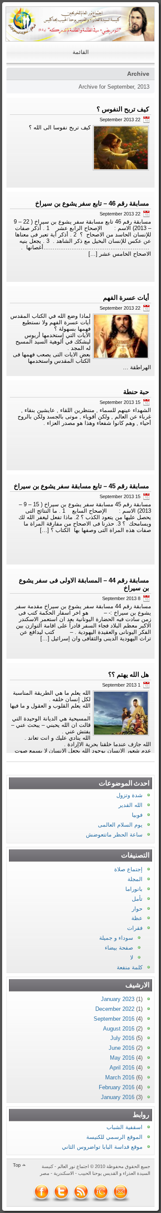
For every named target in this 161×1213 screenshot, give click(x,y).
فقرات (135, 928)
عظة (137, 918)
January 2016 (117, 1097)
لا (131, 957)
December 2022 (114, 1009)
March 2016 (119, 1077)
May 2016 (122, 1058)
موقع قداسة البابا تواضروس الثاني (102, 1147)
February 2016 (116, 1087)
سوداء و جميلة (116, 938)
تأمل (137, 899)
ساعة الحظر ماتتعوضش (114, 834)
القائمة (81, 52)
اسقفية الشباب (124, 1127)
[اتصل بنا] (120, 1191)
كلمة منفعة (130, 967)
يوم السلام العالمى (120, 825)
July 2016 (122, 1038)
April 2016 (121, 1067)
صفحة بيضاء (119, 947)
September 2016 (114, 1019)
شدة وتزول (129, 795)
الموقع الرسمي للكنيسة (114, 1137)
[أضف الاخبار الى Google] (101, 1191)
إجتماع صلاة (128, 869)
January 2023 (117, 999)
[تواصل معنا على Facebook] (41, 1191)
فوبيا (137, 815)
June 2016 (121, 1048)
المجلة (135, 879)
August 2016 (118, 1028)
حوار (137, 908)
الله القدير (130, 805)
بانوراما (134, 889)
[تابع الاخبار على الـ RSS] (81, 1191)
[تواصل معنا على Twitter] (61, 1191)
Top (17, 1165)
